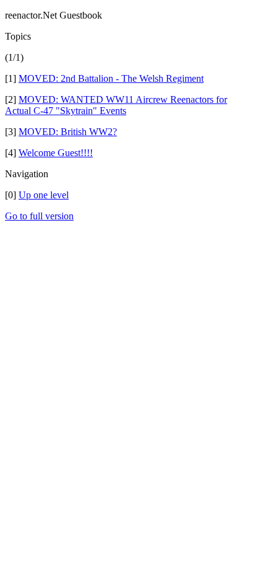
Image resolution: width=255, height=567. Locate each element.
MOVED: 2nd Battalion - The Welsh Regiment (111, 78)
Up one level (44, 195)
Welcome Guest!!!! (56, 152)
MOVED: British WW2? (68, 131)
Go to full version (39, 216)
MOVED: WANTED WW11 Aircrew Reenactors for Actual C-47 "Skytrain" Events (116, 105)
